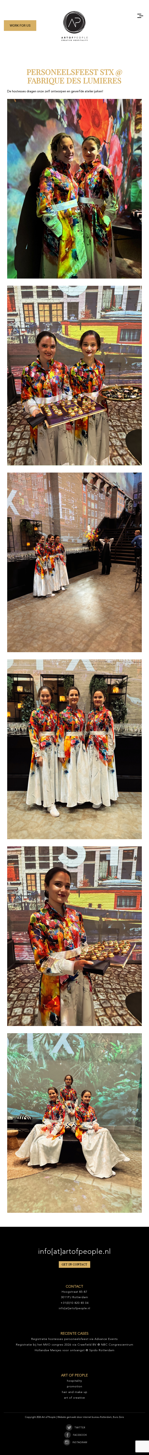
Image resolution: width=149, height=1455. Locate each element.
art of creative (74, 1397)
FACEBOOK (80, 1435)
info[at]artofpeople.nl (74, 1252)
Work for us (20, 25)
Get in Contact (74, 1264)
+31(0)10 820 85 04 (75, 1303)
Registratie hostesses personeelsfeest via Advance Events (74, 1339)
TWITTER (79, 1428)
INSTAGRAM (79, 1442)
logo (74, 26)
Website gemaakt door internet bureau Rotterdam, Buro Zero (90, 1417)
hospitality (74, 1381)
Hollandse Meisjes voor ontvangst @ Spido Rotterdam (74, 1350)
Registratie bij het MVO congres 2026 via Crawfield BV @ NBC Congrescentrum (74, 1344)
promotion (74, 1386)
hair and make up (74, 1392)
